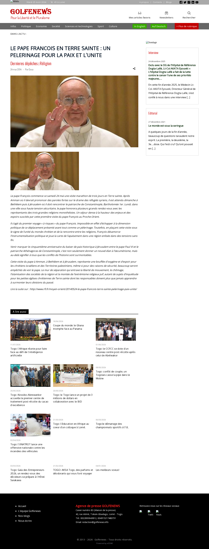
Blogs (169, 2)
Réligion (45, 63)
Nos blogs (24, 516)
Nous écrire (25, 520)
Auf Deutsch (159, 26)
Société (56, 26)
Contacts (157, 2)
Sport (101, 26)
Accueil (22, 506)
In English (139, 26)
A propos (144, 2)
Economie (41, 26)
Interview (153, 52)
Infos (13, 26)
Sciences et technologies (79, 26)
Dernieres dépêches (24, 63)
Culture (113, 26)
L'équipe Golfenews (29, 511)
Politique (26, 26)
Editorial (152, 113)
